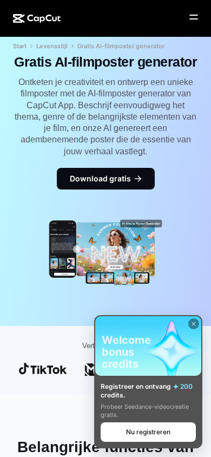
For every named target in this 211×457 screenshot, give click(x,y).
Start (20, 46)
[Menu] (193, 17)
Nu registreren (148, 432)
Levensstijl (52, 46)
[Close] (193, 323)
